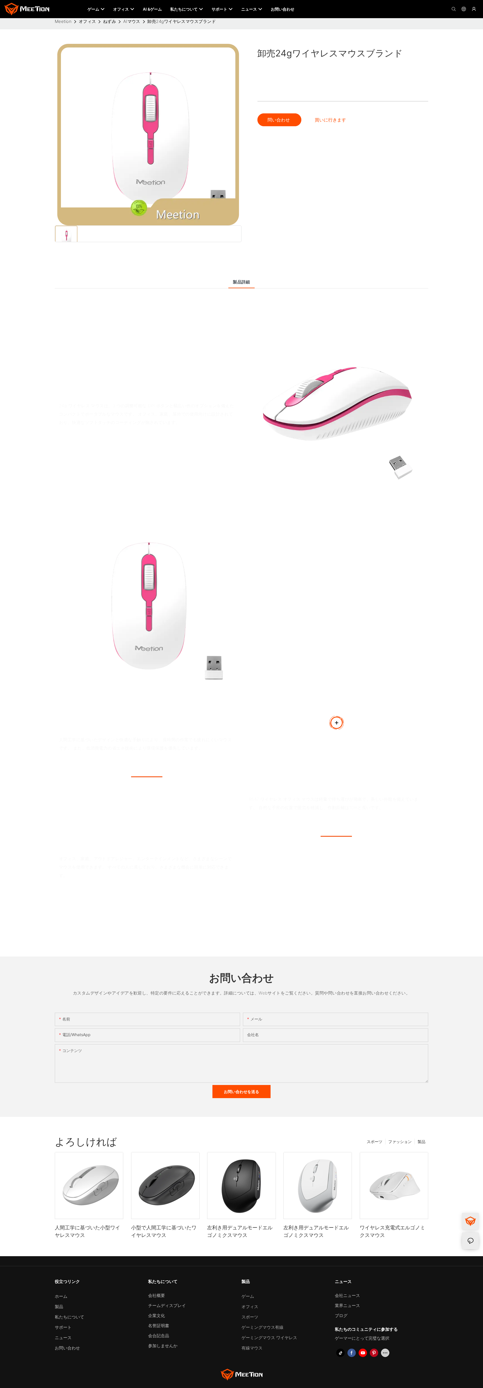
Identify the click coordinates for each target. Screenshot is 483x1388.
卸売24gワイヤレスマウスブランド (181, 21)
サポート (63, 1327)
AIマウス (131, 21)
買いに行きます (330, 120)
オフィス (87, 21)
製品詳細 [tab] (241, 282)
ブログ (341, 1315)
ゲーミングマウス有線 (262, 1327)
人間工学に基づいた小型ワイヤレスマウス (87, 1231)
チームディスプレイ (167, 1305)
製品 (421, 1141)
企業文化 (156, 1315)
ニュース (63, 1337)
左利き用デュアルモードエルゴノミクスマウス (240, 1231)
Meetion (63, 21)
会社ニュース (347, 1295)
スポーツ (374, 1141)
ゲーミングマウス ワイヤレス (269, 1337)
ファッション (400, 1141)
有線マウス (252, 1348)
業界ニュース (347, 1305)
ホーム (61, 1296)
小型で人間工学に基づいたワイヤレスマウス (163, 1231)
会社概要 (156, 1295)
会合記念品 (158, 1335)
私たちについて (69, 1317)
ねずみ (109, 21)
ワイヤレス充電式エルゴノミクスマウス (392, 1231)
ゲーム (248, 1296)
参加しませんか (162, 1345)
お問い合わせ (67, 1348)
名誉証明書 (158, 1325)
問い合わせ (279, 120)
